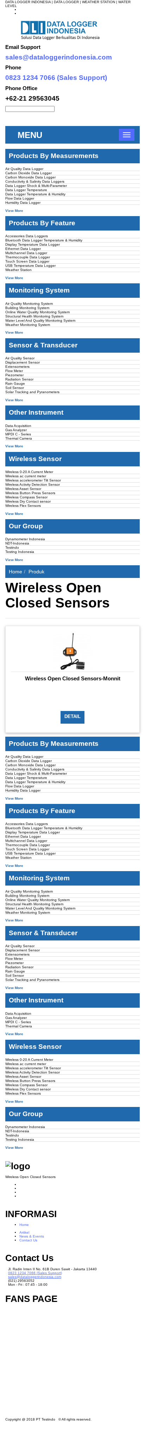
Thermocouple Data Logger (27, 257)
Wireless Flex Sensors (23, 506)
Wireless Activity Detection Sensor (32, 484)
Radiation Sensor (19, 379)
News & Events (31, 1236)
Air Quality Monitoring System (29, 304)
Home (15, 571)
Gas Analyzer (16, 430)
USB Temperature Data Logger (30, 265)
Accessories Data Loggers (26, 236)
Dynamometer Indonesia (25, 539)
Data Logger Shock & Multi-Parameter (36, 186)
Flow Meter (14, 371)
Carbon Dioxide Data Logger (28, 173)
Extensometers (17, 367)
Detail (72, 716)
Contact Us (28, 1240)
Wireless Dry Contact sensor (28, 501)
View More (14, 211)
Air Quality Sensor (19, 358)
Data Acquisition (18, 426)
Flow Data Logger (19, 198)
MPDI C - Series (18, 434)
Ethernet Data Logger (23, 249)
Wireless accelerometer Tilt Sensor (33, 480)
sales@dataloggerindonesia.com (58, 57)
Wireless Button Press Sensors (30, 493)
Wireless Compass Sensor (26, 497)
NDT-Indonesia (17, 543)
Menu (30, 135)
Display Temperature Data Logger (32, 244)
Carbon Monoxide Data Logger (30, 177)
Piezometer (14, 375)
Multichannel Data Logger (26, 253)
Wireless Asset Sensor (23, 489)
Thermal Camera (18, 438)
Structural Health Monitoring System (34, 316)
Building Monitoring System (27, 308)
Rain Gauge (15, 383)
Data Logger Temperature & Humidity (35, 194)
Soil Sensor (14, 388)
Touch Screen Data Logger (27, 261)
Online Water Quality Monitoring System (37, 312)
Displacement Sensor (22, 362)
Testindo (12, 547)
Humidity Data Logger (22, 202)
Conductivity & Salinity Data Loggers (34, 181)
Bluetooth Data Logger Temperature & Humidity (43, 240)
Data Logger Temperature (26, 190)
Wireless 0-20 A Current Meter (29, 472)
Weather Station (18, 270)
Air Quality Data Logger (24, 169)
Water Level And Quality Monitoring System (40, 320)
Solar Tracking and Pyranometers (32, 392)
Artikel (24, 1232)
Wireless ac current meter (25, 476)
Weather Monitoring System (27, 325)
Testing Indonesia (19, 552)
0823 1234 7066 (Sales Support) (56, 77)
